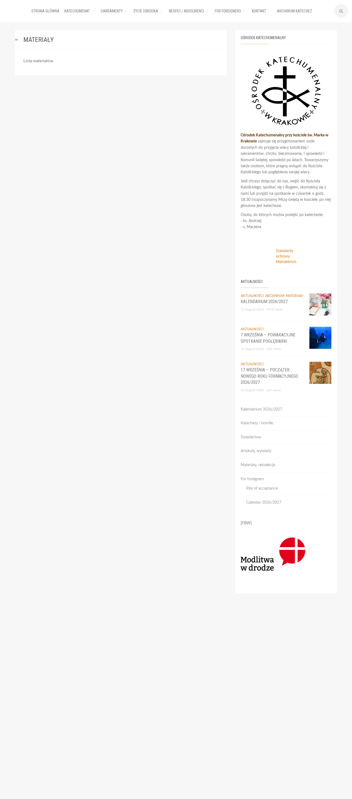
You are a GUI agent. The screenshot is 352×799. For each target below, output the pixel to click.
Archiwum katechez (294, 11)
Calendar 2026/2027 (263, 502)
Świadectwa (251, 437)
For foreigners (228, 11)
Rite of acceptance (262, 488)
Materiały (295, 296)
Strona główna (45, 11)
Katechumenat (77, 11)
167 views (273, 390)
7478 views (274, 309)
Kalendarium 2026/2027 (264, 301)
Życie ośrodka (145, 11)
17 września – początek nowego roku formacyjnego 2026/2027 (269, 376)
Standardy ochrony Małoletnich (286, 256)
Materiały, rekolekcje (258, 465)
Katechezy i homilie (257, 423)
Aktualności (252, 296)
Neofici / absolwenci (186, 11)
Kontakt (259, 11)
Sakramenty (112, 11)
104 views (273, 348)
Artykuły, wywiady (256, 451)
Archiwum (274, 296)
